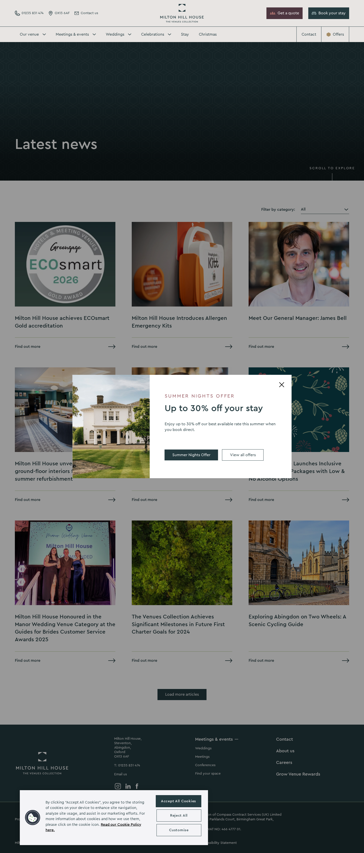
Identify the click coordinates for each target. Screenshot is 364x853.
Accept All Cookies (178, 801)
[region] (114, 817)
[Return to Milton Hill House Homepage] (182, 13)
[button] (33, 818)
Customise (178, 830)
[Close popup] (282, 385)
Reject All (179, 815)
